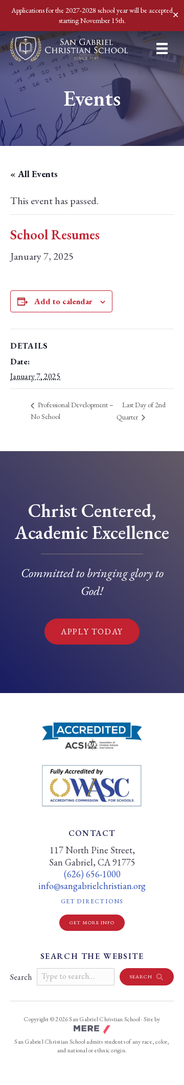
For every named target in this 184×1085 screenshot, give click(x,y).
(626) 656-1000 (92, 874)
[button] (147, 976)
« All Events (34, 174)
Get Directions (117, 901)
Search (21, 977)
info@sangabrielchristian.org (92, 886)
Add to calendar (63, 301)
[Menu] (162, 48)
